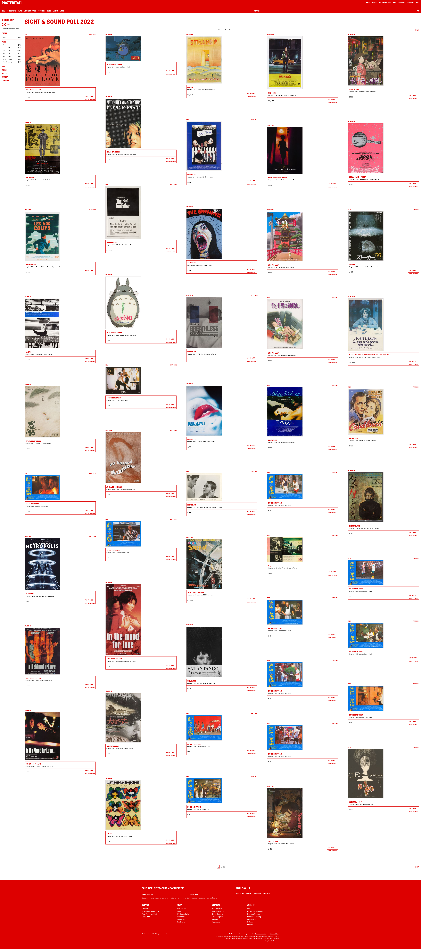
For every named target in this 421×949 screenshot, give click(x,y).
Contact (250, 924)
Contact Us (146, 916)
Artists (55, 11)
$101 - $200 (7, 50)
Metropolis (30, 593)
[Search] (418, 11)
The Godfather (111, 242)
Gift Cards (383, 2)
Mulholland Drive (113, 152)
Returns (250, 922)
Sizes (49, 11)
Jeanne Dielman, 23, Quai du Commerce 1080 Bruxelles (370, 355)
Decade (4, 73)
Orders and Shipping (255, 911)
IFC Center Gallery (183, 914)
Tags (34, 11)
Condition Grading (254, 916)
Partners (27, 11)
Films (20, 11)
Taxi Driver (272, 93)
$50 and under (8, 45)
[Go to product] (60, 61)
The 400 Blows (31, 264)
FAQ (248, 909)
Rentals (215, 919)
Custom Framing (218, 911)
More (62, 11)
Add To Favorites (90, 99)
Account (402, 2)
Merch (374, 2)
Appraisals (216, 922)
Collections (11, 11)
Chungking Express (113, 398)
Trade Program (217, 916)
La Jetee (28, 352)
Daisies (109, 834)
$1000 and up (7, 62)
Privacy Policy (274, 934)
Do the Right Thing (275, 503)
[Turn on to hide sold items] (4, 24)
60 (219, 30)
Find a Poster (217, 909)
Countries (41, 11)
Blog (368, 2)
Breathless (191, 351)
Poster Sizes (251, 919)
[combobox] (336, 11)
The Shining (191, 263)
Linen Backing (217, 914)
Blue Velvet (191, 174)
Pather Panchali (112, 746)
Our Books (181, 922)
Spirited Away (354, 89)
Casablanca (353, 438)
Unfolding (180, 911)
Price (4, 42)
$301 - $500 (7, 56)
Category (5, 80)
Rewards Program (253, 914)
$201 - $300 (7, 53)
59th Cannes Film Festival (278, 177)
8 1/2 (270, 565)
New (3, 11)
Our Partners (181, 919)
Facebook (257, 894)
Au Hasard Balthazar (114, 487)
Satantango (191, 681)
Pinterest (266, 894)
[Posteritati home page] (11, 2)
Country (5, 77)
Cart (417, 2)
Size (3, 66)
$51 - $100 (6, 48)
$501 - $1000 (7, 59)
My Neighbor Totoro (114, 64)
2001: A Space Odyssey (357, 177)
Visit (390, 2)
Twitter (248, 894)
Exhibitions (181, 916)
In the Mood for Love (33, 90)
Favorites (410, 2)
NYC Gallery (181, 909)
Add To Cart (89, 96)
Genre (4, 70)
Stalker (190, 87)
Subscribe (194, 894)
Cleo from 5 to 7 (355, 802)
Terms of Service (260, 934)
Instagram (240, 894)
